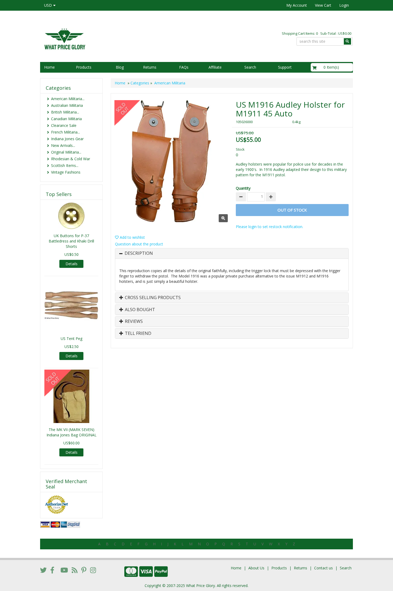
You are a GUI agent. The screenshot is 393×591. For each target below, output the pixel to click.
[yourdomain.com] (116, 38)
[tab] (231, 253)
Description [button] (139, 253)
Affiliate (215, 67)
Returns (149, 67)
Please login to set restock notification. (269, 226)
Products (83, 67)
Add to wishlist (132, 237)
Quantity (243, 188)
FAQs (183, 67)
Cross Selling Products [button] (152, 297)
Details (72, 263)
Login (344, 5)
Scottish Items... (64, 165)
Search (250, 67)
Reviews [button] (133, 321)
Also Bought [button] (139, 309)
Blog (120, 67)
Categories (139, 82)
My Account (296, 5)
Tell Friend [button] (137, 333)
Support (285, 67)
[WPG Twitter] (43, 569)
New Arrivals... (63, 145)
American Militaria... (67, 98)
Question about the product (139, 243)
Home (49, 67)
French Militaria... (65, 132)
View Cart (323, 5)
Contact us (323, 567)
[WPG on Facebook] (52, 569)
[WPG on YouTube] (64, 569)
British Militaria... (65, 112)
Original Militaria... (66, 152)
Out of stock (292, 210)
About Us (256, 567)
